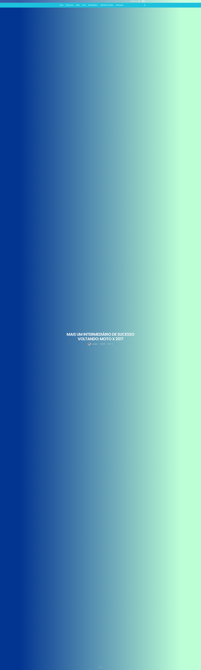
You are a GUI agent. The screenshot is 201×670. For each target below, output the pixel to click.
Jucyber (95, 344)
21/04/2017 (102, 344)
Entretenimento (93, 5)
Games (78, 5)
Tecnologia (69, 5)
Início (61, 5)
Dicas (84, 5)
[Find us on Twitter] (137, 1)
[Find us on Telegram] (139, 1)
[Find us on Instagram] (130, 1)
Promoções (119, 5)
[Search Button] (144, 5)
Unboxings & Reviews (106, 5)
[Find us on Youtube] (133, 1)
